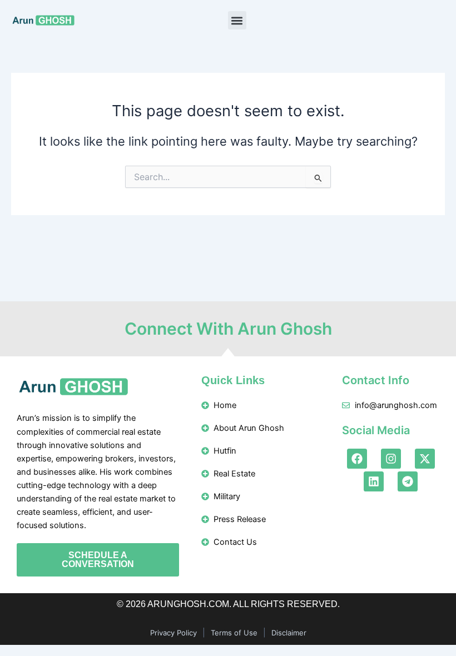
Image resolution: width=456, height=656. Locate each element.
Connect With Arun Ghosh (228, 329)
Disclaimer (288, 632)
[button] (237, 20)
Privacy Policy (173, 632)
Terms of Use (234, 632)
